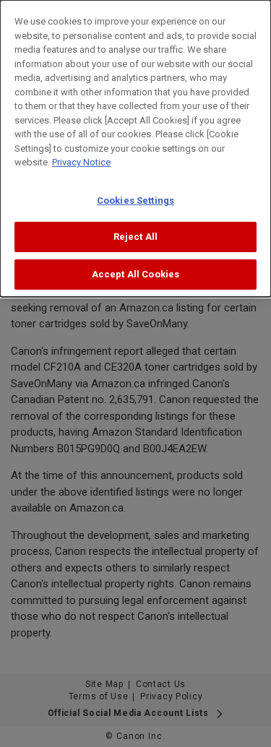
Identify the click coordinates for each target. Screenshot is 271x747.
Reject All (135, 236)
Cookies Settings (135, 200)
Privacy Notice (81, 162)
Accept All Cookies (135, 274)
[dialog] (135, 148)
